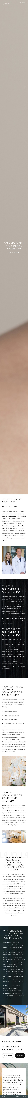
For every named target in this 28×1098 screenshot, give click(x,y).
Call (10, 1096)
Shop (24, 1096)
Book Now (20, 1055)
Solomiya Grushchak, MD (9, 516)
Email (17, 1096)
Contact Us (8, 1055)
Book (3, 1096)
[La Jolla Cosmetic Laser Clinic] (6, 3)
